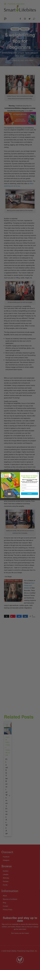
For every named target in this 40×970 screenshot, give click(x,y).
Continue (29, 493)
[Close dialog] (38, 473)
